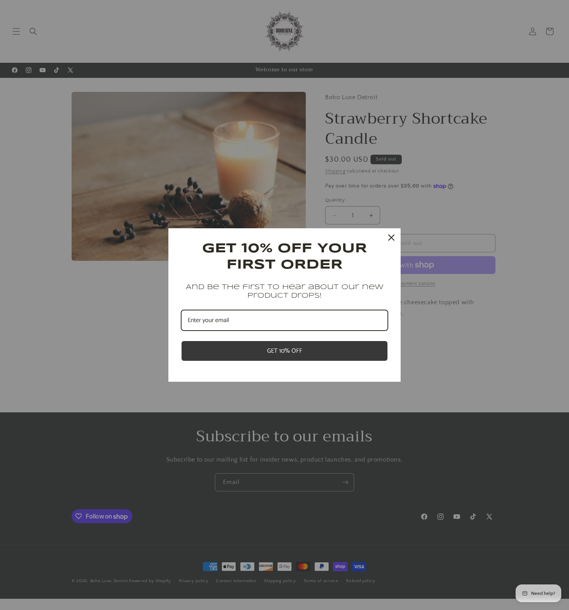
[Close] (391, 237)
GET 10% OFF (284, 351)
